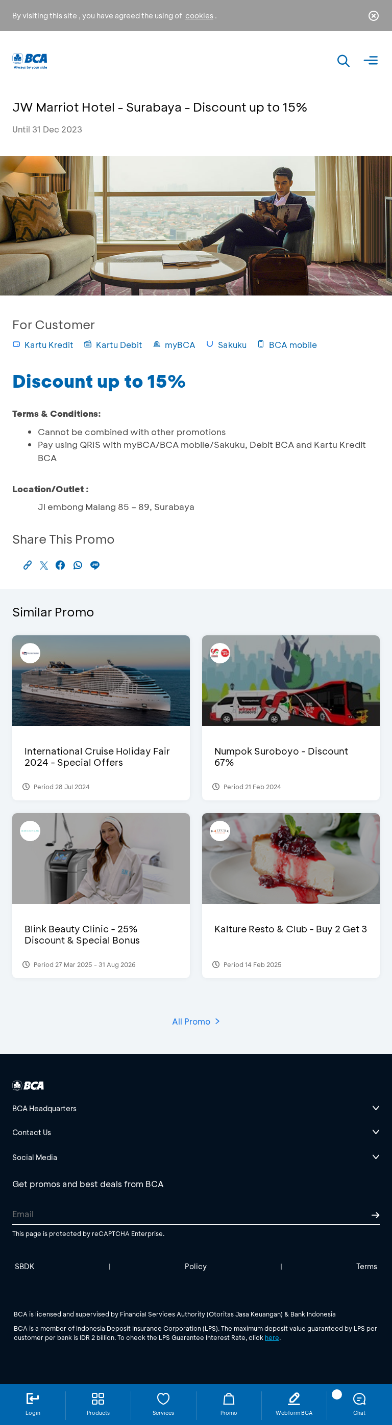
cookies (199, 15)
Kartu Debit (119, 344)
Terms (366, 1266)
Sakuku (232, 344)
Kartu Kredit (49, 344)
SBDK (25, 1266)
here (272, 1337)
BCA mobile (293, 344)
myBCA (180, 344)
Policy (196, 1266)
